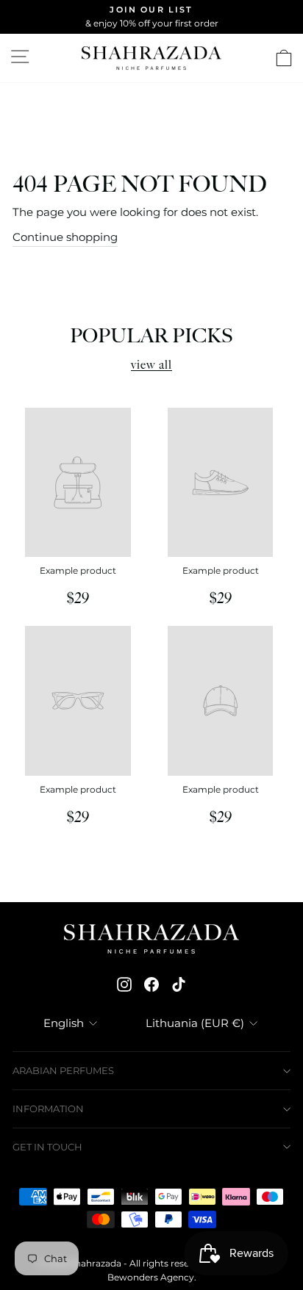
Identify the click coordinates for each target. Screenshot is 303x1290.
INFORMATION (48, 1108)
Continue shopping (65, 237)
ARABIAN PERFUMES (63, 1070)
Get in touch (47, 1147)
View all (151, 365)
